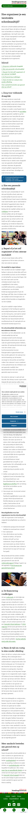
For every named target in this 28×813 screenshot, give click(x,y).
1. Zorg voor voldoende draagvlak (12, 66)
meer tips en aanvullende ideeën (12, 770)
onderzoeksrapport (8, 563)
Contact (8, 796)
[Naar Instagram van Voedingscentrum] (18, 804)
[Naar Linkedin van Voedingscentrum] (14, 804)
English (14, 796)
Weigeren (14, 425)
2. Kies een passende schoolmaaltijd (13, 69)
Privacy (19, 796)
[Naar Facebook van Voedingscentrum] (9, 804)
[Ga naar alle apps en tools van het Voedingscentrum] (23, 810)
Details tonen (19, 412)
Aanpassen (13, 421)
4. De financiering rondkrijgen (11, 77)
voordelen (23, 111)
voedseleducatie (14, 765)
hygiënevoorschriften (10, 484)
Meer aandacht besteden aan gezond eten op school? (13, 86)
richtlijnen (5, 211)
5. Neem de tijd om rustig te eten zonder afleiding (12, 81)
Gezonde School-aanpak (11, 775)
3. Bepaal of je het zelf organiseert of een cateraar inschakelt (13, 73)
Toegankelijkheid (14, 798)
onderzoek (9, 597)
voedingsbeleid (11, 760)
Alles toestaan (14, 416)
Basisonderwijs (8, 6)
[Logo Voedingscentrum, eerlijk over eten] (14, 790)
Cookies (5, 798)
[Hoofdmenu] (4, 810)
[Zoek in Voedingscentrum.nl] (14, 810)
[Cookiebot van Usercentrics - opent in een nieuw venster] (19, 386)
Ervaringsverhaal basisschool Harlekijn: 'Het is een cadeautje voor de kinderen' (14, 178)
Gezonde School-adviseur (12, 624)
